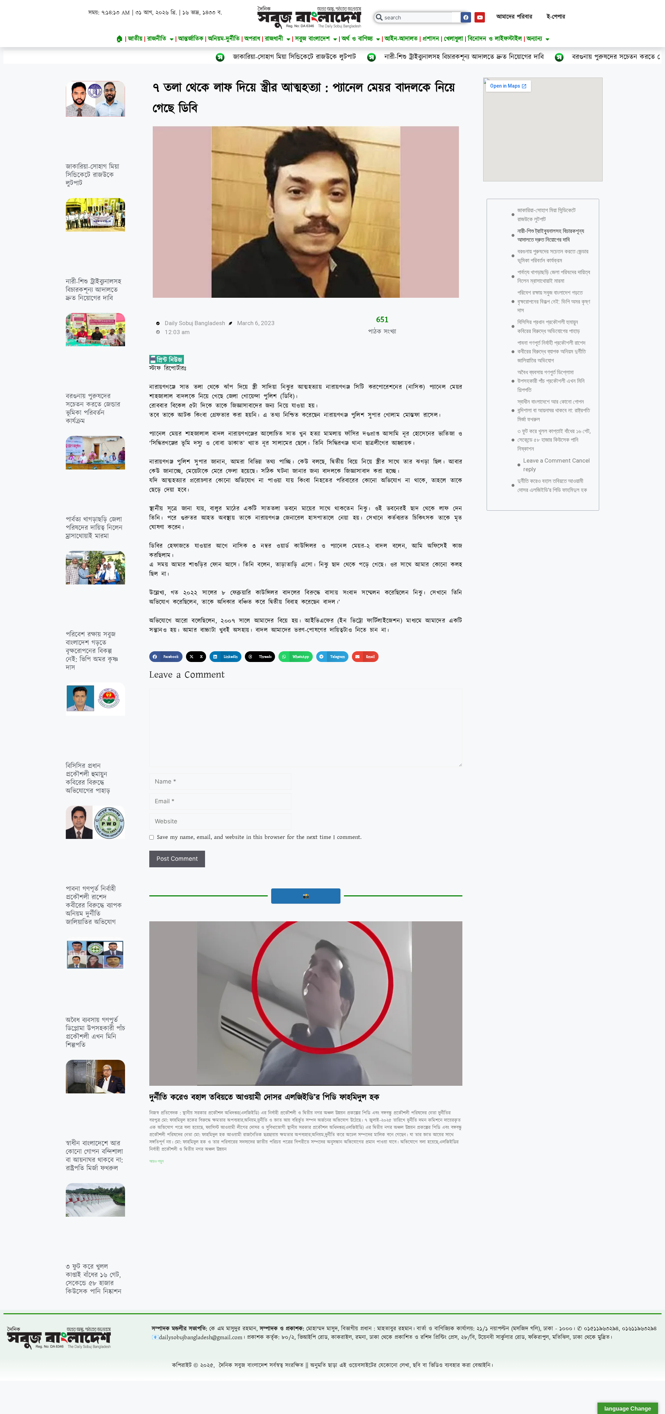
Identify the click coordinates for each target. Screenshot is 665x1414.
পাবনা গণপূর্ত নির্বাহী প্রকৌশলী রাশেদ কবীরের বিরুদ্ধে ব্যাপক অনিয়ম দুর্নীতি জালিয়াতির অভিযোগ (94, 905)
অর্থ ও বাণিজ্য (357, 39)
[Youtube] (480, 17)
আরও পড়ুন (156, 1161)
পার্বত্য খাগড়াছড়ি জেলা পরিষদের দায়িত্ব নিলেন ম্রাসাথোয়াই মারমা (94, 528)
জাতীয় (135, 39)
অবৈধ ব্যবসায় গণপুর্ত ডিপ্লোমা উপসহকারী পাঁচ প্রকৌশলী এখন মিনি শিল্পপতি (95, 1032)
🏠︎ (119, 39)
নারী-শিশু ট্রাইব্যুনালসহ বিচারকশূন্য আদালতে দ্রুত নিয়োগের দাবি (375, 57)
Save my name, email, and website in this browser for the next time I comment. (259, 837)
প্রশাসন (431, 39)
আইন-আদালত (401, 39)
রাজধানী (274, 39)
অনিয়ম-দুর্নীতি (224, 39)
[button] (165, 656)
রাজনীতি (156, 39)
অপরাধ (252, 39)
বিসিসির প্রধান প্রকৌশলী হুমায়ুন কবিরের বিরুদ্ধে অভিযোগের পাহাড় (88, 778)
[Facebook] (466, 17)
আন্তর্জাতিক (190, 39)
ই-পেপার (556, 17)
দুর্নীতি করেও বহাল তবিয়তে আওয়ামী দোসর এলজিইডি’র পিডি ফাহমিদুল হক (264, 1097)
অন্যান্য (534, 39)
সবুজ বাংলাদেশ (312, 39)
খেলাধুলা (453, 39)
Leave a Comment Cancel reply (556, 465)
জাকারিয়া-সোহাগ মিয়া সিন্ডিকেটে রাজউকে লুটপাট (206, 57)
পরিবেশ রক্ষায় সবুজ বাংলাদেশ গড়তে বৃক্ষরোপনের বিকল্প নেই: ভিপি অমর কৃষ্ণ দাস (92, 651)
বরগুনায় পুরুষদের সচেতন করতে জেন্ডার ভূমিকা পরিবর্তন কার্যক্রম (566, 57)
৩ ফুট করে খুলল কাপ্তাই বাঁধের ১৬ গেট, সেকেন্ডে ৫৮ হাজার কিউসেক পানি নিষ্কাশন (94, 1279)
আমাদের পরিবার (514, 17)
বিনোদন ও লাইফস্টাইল (495, 39)
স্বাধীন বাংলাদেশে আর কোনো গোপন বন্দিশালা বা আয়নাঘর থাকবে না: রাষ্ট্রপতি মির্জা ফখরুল (94, 1156)
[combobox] (422, 17)
